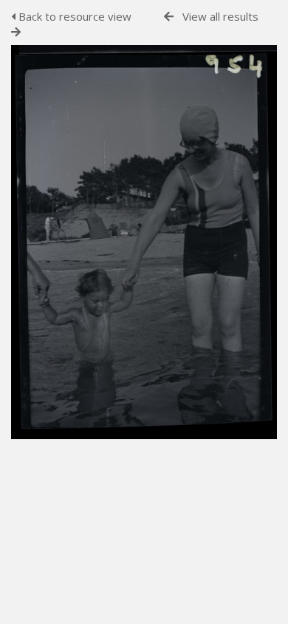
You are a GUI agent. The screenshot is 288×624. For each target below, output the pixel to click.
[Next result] (16, 32)
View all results (220, 16)
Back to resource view (73, 16)
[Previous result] (169, 16)
